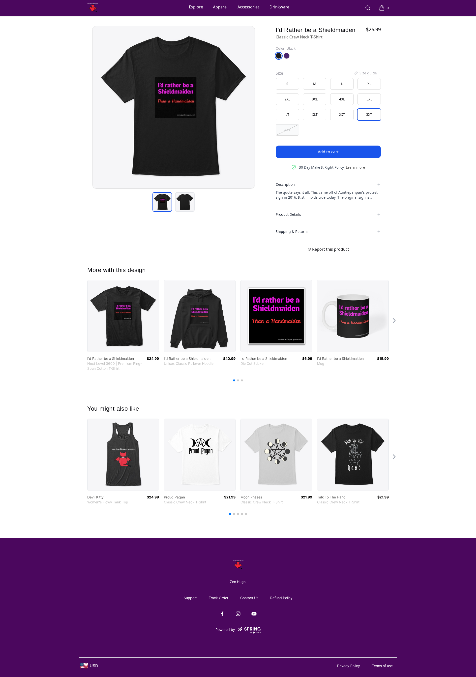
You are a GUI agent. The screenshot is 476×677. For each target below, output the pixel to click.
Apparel (220, 7)
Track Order (218, 598)
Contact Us (249, 598)
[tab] (162, 202)
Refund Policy (281, 598)
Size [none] (279, 73)
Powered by (225, 629)
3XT (369, 114)
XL (369, 83)
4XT (287, 129)
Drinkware (279, 7)
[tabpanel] (173, 107)
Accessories (249, 7)
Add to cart (328, 151)
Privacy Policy (348, 666)
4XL (342, 99)
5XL (369, 99)
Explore (196, 7)
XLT (315, 114)
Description (285, 184)
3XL (315, 99)
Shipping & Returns (292, 231)
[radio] (287, 84)
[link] (123, 316)
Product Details (288, 214)
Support (190, 598)
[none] (365, 73)
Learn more (355, 167)
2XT (342, 114)
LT (287, 114)
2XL (287, 99)
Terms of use (382, 666)
